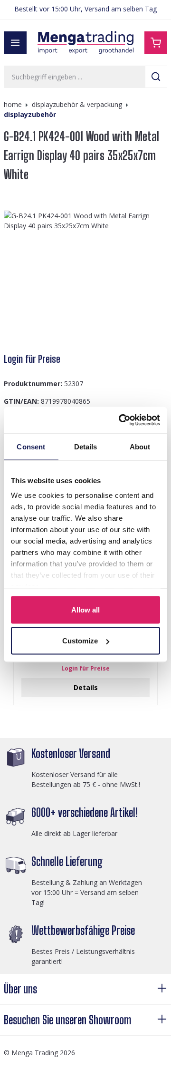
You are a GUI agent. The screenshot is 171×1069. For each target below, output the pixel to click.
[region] (85, 277)
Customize (80, 641)
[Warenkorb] (155, 42)
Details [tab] (85, 446)
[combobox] (74, 77)
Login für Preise (32, 359)
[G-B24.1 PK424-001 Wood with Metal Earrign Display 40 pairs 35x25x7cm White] (85, 277)
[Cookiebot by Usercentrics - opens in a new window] (120, 420)
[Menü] (15, 42)
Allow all (85, 609)
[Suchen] (156, 77)
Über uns (20, 989)
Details (86, 687)
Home (13, 104)
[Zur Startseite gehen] (85, 42)
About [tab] (140, 446)
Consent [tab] (31, 446)
